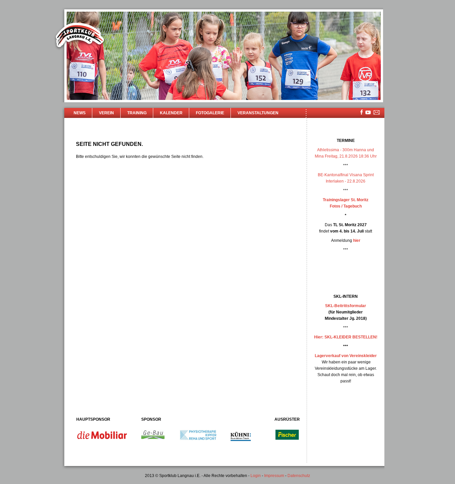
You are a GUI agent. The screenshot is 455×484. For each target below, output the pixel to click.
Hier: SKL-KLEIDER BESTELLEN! (345, 337)
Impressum (274, 475)
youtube (368, 112)
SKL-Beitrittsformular (345, 305)
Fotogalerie (210, 113)
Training (137, 113)
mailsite (376, 112)
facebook (361, 112)
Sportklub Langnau (80, 36)
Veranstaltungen (257, 113)
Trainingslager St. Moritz (345, 200)
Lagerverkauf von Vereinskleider (346, 355)
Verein (106, 113)
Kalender (171, 113)
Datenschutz (298, 475)
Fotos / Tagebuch (346, 206)
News (80, 113)
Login (255, 475)
